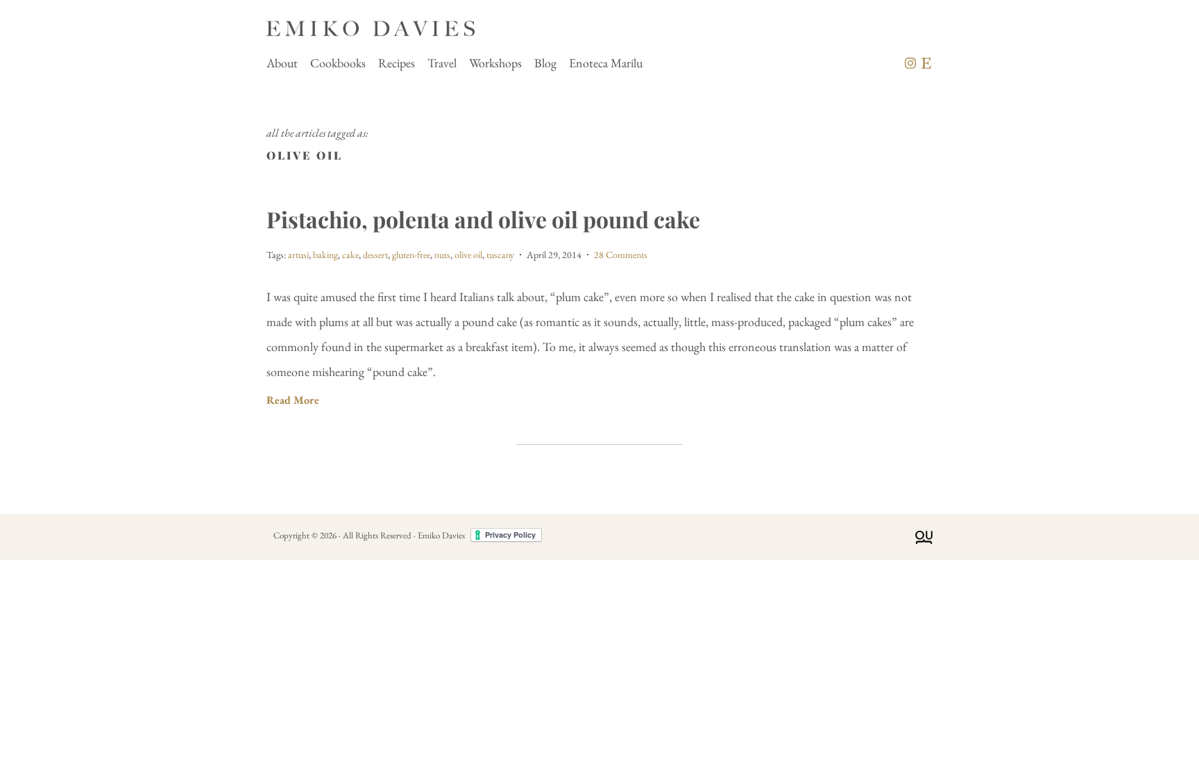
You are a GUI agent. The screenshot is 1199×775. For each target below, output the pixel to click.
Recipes (396, 63)
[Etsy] (926, 63)
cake (350, 254)
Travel (442, 63)
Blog (545, 63)
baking (325, 254)
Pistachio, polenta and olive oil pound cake (483, 219)
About (282, 63)
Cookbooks (338, 63)
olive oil (468, 254)
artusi (298, 254)
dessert (375, 254)
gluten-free (411, 254)
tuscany (500, 254)
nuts (442, 254)
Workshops (495, 63)
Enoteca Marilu (606, 63)
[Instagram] (910, 63)
